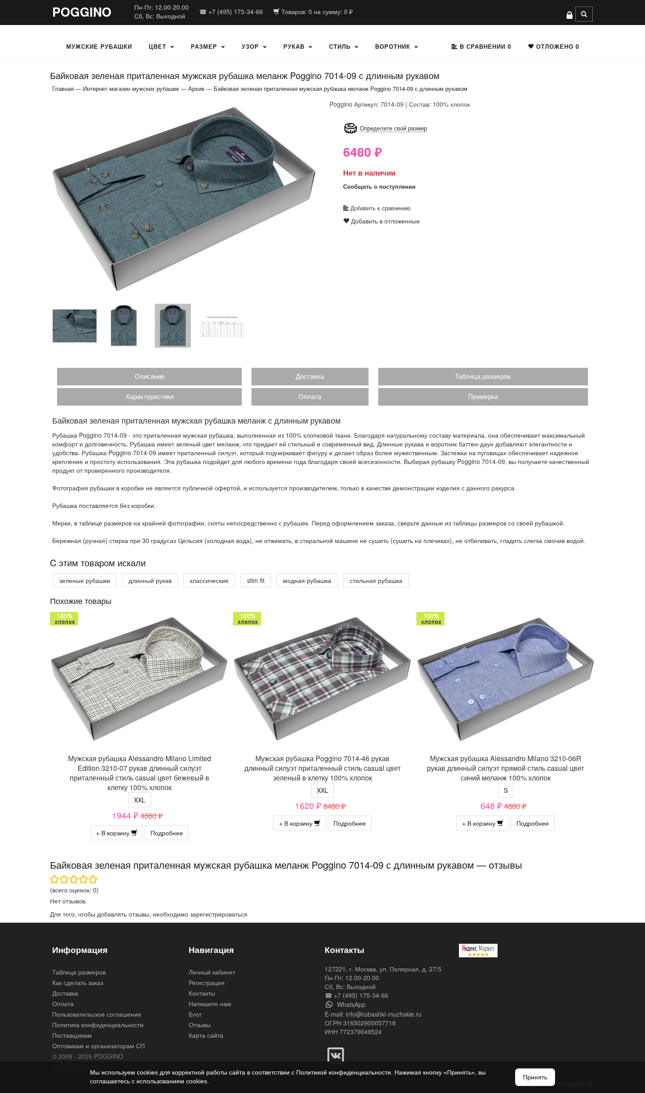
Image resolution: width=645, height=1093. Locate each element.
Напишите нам (210, 1003)
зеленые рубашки (84, 580)
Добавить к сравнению (380, 208)
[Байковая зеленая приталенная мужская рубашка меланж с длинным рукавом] (184, 198)
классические (209, 580)
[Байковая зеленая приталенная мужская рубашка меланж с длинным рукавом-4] (172, 325)
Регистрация (207, 982)
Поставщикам (72, 1035)
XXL (139, 799)
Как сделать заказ (77, 982)
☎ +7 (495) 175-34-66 (231, 11)
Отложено (556, 46)
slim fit (256, 580)
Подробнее (166, 832)
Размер (204, 46)
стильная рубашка (376, 580)
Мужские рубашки (99, 46)
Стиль (340, 46)
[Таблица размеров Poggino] (222, 325)
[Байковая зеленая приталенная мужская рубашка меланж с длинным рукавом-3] (123, 325)
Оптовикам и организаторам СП (98, 1045)
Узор (250, 46)
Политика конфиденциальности (97, 1024)
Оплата (309, 396)
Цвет (157, 46)
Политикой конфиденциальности (343, 1072)
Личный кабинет (212, 971)
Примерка (483, 396)
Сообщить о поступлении (379, 186)
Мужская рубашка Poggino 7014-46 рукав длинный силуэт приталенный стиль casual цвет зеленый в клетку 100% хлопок (322, 768)
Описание (150, 376)
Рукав (294, 46)
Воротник (392, 46)
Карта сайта (206, 1035)
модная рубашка (307, 580)
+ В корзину (113, 832)
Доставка (310, 376)
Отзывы (200, 1024)
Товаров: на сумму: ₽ (316, 11)
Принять (535, 1077)
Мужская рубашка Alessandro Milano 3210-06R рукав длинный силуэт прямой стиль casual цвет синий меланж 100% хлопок (505, 768)
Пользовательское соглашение (96, 1014)
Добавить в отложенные (384, 220)
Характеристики (149, 396)
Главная (63, 88)
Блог (195, 1014)
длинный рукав (150, 580)
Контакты (202, 993)
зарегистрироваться (218, 914)
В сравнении (484, 46)
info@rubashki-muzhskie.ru (384, 1014)
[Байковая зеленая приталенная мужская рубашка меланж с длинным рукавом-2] (74, 325)
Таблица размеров (483, 376)
